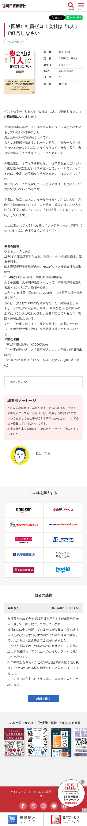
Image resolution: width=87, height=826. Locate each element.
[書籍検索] (71, 5)
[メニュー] (81, 5)
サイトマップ (18, 791)
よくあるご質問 (42, 791)
